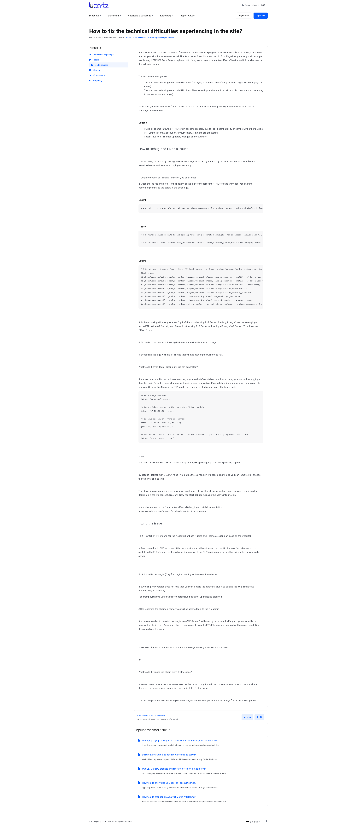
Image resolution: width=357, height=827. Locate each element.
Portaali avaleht (95, 37)
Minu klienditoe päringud (103, 55)
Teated (95, 60)
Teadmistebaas (109, 37)
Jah (249, 717)
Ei (261, 717)
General (121, 37)
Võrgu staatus (98, 75)
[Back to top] (266, 821)
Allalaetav (96, 70)
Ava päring (97, 80)
